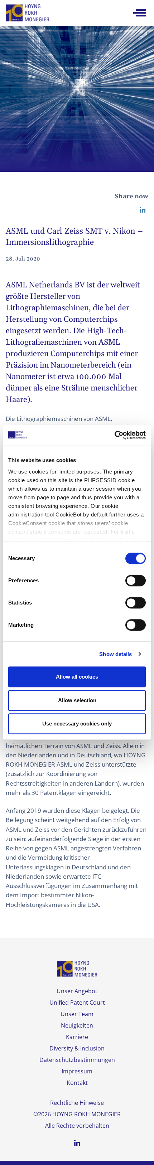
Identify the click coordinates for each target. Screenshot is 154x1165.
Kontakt (77, 1083)
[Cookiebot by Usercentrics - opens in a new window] (114, 435)
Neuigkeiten (77, 1025)
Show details (115, 654)
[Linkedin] (142, 209)
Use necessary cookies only (77, 723)
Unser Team (77, 1014)
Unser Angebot (77, 991)
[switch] (135, 580)
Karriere (77, 1037)
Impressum (77, 1071)
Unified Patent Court (77, 1002)
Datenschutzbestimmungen (77, 1060)
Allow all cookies (77, 677)
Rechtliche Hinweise (77, 1103)
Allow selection (77, 700)
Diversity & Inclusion (77, 1048)
